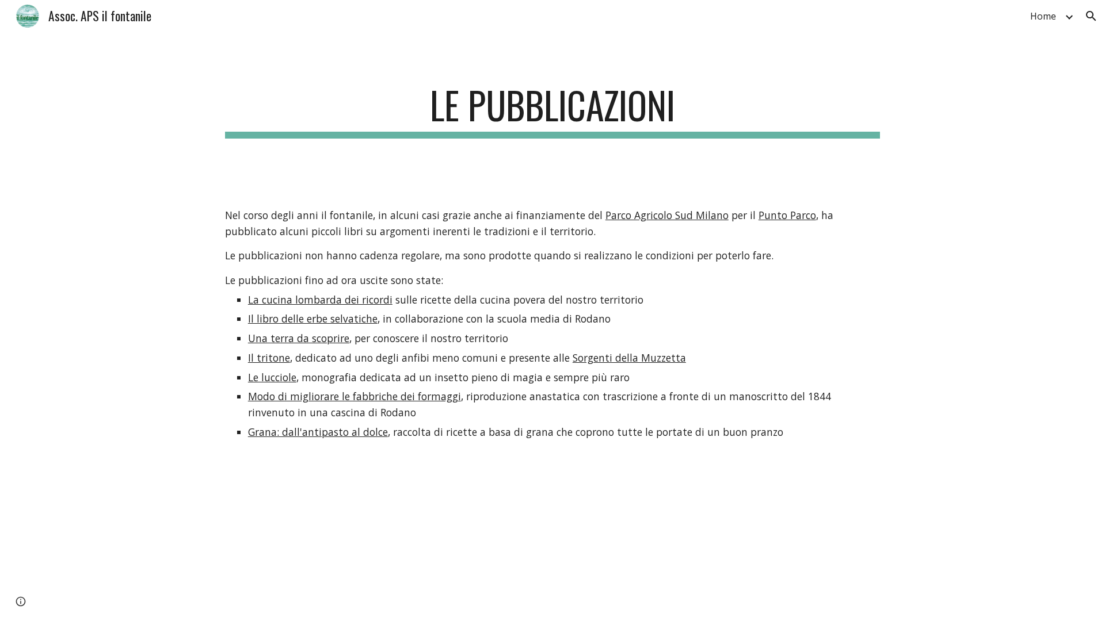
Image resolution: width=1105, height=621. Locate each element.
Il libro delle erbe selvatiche (313, 318)
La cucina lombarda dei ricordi (320, 299)
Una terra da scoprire (298, 338)
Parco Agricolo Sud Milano (667, 215)
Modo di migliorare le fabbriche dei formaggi (354, 396)
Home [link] (1043, 16)
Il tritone (269, 358)
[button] (1091, 16)
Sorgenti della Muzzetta (629, 358)
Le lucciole (272, 377)
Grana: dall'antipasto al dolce (318, 432)
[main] (552, 110)
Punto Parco (787, 215)
